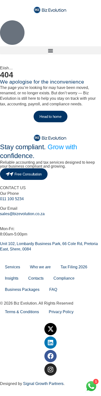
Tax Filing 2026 (74, 267)
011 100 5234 (12, 199)
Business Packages (22, 289)
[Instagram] (50, 369)
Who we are (40, 267)
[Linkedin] (50, 342)
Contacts (36, 278)
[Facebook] (50, 356)
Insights (11, 278)
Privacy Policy (61, 312)
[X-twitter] (50, 329)
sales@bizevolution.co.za (22, 214)
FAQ (53, 289)
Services (12, 267)
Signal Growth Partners (43, 384)
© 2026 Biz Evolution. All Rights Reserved (36, 303)
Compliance (64, 278)
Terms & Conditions (22, 312)
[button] (50, 50)
